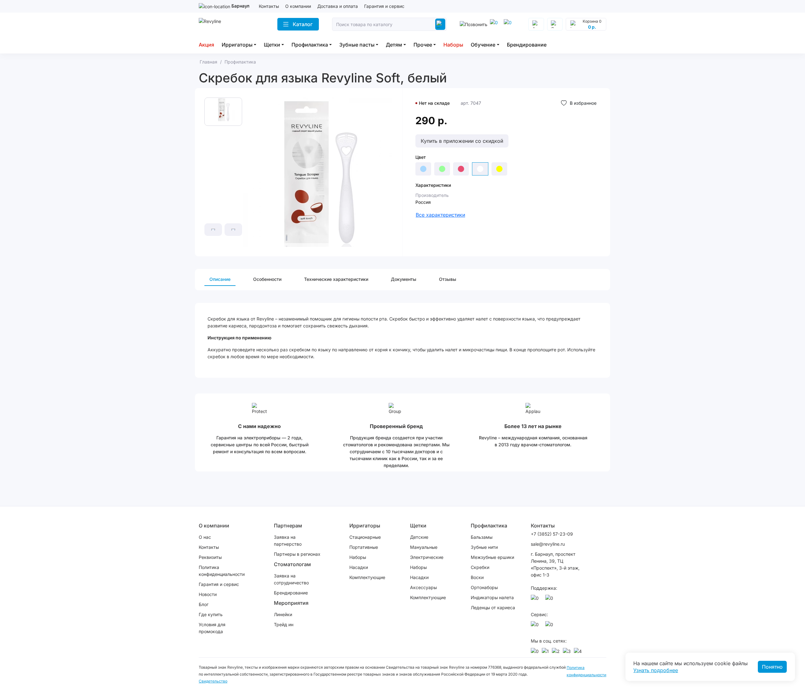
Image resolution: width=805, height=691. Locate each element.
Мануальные (423, 547)
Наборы (453, 45)
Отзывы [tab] (447, 279)
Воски (477, 577)
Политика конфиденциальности (222, 571)
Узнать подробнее (655, 670)
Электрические (426, 557)
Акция (206, 45)
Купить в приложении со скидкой (462, 141)
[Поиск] (440, 24)
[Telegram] (495, 24)
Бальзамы (481, 537)
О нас (205, 537)
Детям (394, 45)
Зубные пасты (357, 45)
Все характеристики (440, 215)
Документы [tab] (403, 279)
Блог (203, 604)
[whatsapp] (509, 24)
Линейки (283, 614)
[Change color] (423, 169)
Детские (419, 537)
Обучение (483, 45)
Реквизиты (210, 557)
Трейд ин (283, 624)
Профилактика (309, 45)
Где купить (211, 614)
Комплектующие (367, 577)
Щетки (272, 45)
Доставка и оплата (337, 6)
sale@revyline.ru (548, 544)
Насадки (358, 567)
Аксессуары (423, 587)
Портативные (363, 547)
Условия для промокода (212, 628)
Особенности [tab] (267, 279)
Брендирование (527, 45)
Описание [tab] (219, 279)
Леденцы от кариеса (493, 607)
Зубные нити (484, 547)
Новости (208, 594)
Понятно (772, 667)
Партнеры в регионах (297, 554)
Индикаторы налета (492, 597)
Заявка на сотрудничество (291, 579)
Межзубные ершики (492, 557)
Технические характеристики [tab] (336, 279)
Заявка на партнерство (288, 540)
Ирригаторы (237, 45)
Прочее (423, 45)
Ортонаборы (484, 587)
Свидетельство (213, 681)
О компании (298, 6)
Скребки (480, 567)
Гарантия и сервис (384, 6)
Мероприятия (291, 603)
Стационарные (365, 537)
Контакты (269, 6)
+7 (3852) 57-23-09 (552, 534)
